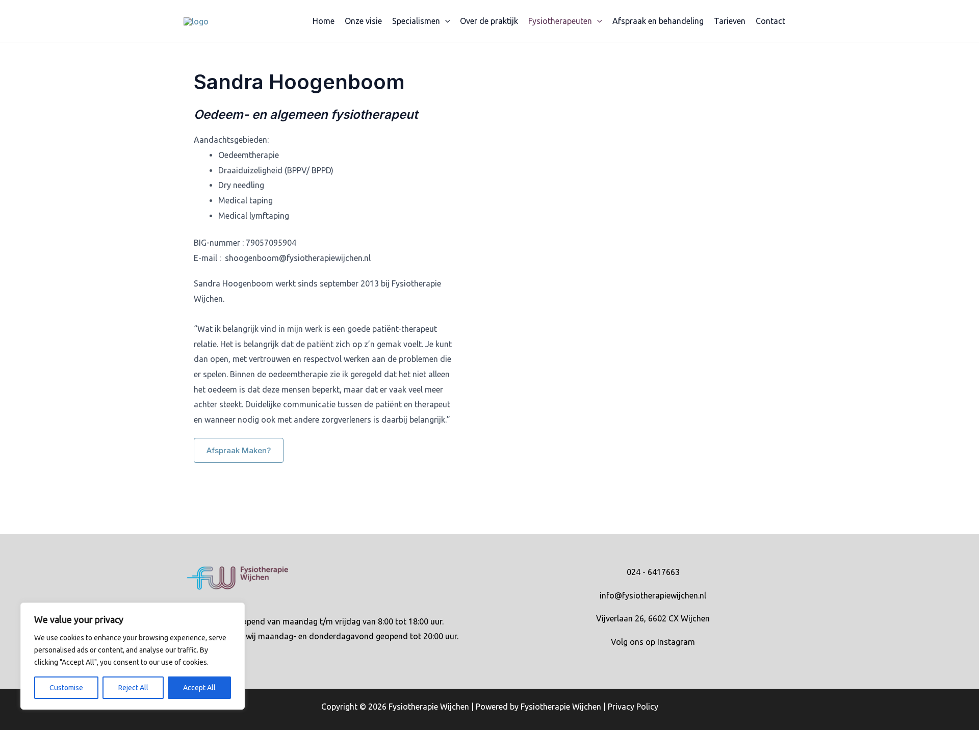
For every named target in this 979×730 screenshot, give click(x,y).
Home (323, 20)
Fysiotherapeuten (560, 20)
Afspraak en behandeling (658, 20)
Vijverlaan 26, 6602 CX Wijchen (653, 618)
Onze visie (363, 20)
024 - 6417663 (653, 572)
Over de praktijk (489, 20)
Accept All (199, 688)
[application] (445, 20)
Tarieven (729, 20)
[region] (132, 656)
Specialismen (416, 20)
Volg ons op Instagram (653, 641)
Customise (66, 688)
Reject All (133, 688)
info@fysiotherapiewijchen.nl (653, 595)
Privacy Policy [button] (633, 706)
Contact (770, 20)
